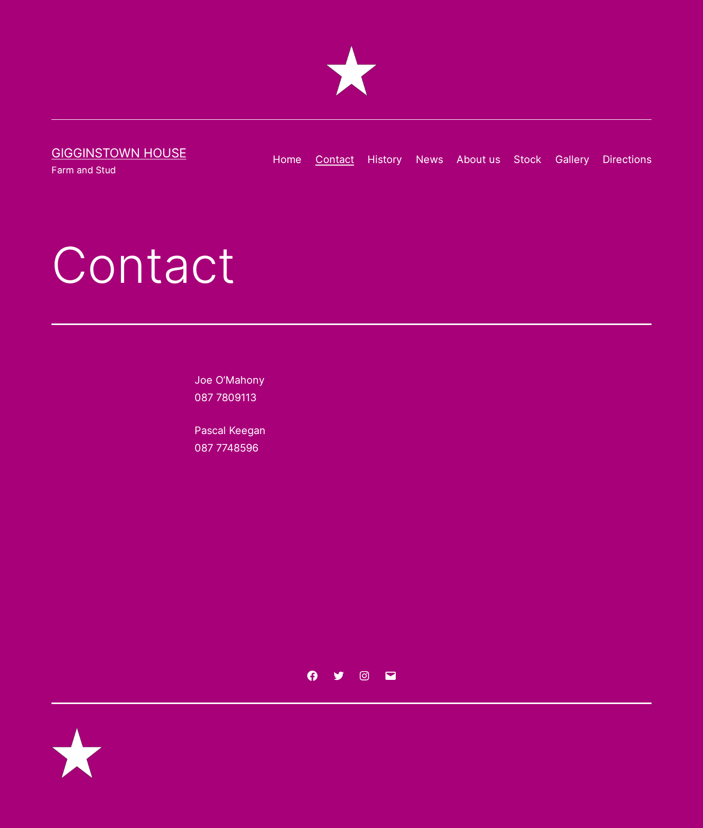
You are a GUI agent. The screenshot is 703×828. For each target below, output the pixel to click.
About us (478, 159)
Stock (527, 159)
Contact (334, 159)
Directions (627, 159)
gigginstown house (118, 153)
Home (287, 159)
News (429, 159)
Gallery (572, 159)
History (384, 159)
